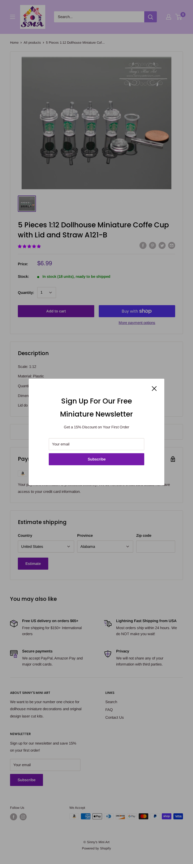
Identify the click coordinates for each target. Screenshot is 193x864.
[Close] (154, 388)
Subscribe (97, 459)
